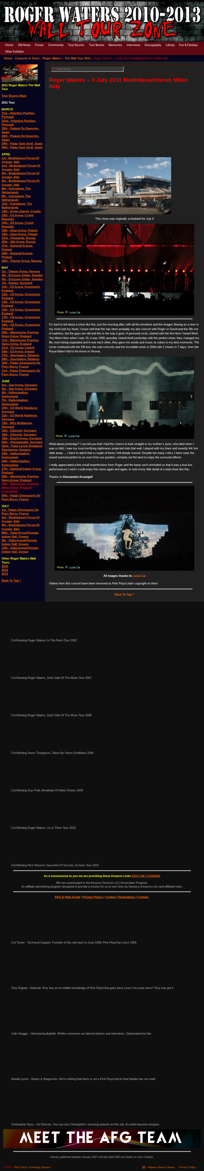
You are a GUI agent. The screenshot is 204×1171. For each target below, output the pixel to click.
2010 (5, 566)
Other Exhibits (14, 51)
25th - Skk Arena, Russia (18, 241)
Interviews (133, 45)
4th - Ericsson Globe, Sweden (22, 275)
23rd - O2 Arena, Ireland (18, 347)
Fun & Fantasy (188, 45)
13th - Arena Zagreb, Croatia (21, 211)
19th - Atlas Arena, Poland (19, 234)
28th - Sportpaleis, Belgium (20, 359)
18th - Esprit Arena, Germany (22, 438)
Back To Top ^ (124, 594)
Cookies (111, 897)
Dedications (127, 897)
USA (135, 876)
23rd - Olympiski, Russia (18, 238)
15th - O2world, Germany (19, 430)
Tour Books (96, 45)
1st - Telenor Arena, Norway (21, 271)
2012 (5, 570)
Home (9, 45)
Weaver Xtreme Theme (161, 1167)
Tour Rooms (76, 45)
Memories (115, 45)
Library (170, 45)
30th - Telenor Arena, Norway (22, 261)
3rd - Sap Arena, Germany (19, 385)
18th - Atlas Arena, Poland (19, 230)
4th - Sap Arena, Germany (19, 388)
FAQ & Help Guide (67, 897)
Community (56, 45)
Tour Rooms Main (14, 95)
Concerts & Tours (27, 58)
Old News (24, 45)
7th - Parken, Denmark (17, 283)
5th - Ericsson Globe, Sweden (22, 279)
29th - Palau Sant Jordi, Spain (22, 143)
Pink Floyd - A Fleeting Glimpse (32, 1167)
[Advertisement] (124, 122)
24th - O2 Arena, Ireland (18, 351)
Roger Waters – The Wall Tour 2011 (67, 58)
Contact (143, 897)
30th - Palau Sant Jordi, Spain (22, 147)
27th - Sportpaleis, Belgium (20, 355)
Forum (39, 45)
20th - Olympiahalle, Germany (22, 442)
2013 (5, 573)
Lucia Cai (138, 575)
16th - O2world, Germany (19, 434)
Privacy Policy (93, 897)
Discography (153, 45)
